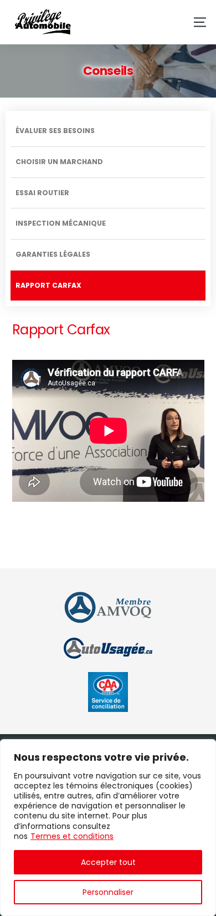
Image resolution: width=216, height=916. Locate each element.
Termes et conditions (72, 836)
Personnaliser (108, 892)
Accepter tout (108, 862)
